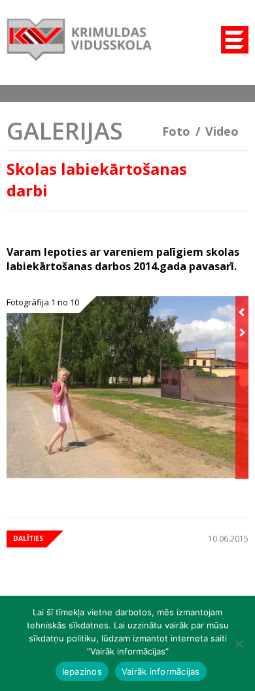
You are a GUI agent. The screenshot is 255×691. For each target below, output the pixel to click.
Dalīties (28, 538)
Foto (176, 131)
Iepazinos (82, 671)
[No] (238, 643)
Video (222, 131)
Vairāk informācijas (161, 671)
